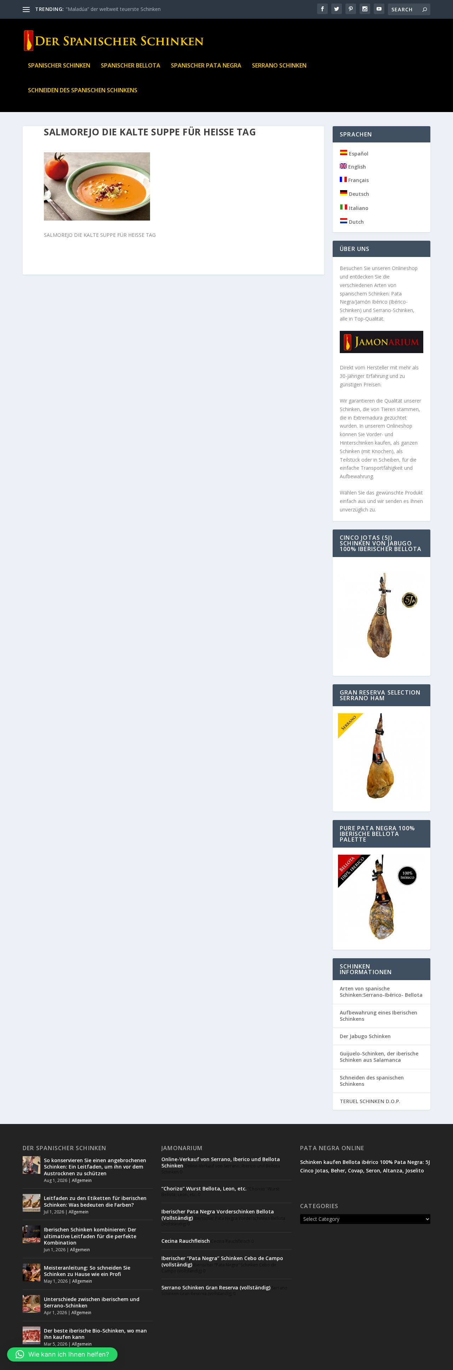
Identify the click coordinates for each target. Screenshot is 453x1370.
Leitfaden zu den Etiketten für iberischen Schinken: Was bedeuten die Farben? (95, 1201)
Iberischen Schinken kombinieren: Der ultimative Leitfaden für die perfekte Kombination (90, 1236)
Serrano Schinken (279, 66)
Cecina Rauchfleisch (185, 1240)
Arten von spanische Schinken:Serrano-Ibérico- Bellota (381, 991)
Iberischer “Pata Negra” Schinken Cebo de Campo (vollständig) (222, 1261)
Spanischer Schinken (59, 66)
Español (358, 153)
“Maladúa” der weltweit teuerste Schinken (113, 9)
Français (358, 180)
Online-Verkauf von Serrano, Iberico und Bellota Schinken (220, 1162)
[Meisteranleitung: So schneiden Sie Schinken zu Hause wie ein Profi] (31, 1272)
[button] (62, 1354)
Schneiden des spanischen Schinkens (82, 90)
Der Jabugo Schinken (365, 1036)
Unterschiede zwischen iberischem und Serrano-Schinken (91, 1302)
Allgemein (82, 1180)
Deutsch (358, 194)
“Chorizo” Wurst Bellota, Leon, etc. (204, 1188)
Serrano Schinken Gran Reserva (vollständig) (215, 1287)
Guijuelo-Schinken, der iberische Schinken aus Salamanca (379, 1056)
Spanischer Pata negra (206, 66)
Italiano (358, 208)
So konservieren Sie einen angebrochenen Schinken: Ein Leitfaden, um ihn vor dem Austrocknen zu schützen (95, 1166)
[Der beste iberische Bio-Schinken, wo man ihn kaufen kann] (31, 1335)
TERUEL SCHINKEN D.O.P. (370, 1101)
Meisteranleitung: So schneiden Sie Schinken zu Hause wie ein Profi (87, 1270)
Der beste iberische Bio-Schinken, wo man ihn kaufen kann (95, 1333)
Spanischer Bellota (130, 66)
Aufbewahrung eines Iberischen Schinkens (378, 1015)
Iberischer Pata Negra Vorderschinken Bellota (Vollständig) (217, 1214)
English (356, 166)
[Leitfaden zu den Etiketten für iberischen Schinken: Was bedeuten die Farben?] (31, 1203)
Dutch (356, 221)
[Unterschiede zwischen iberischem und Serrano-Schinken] (31, 1304)
